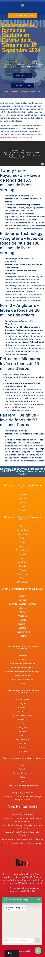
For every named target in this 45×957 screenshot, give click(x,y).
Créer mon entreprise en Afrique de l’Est (22, 589)
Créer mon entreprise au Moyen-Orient (22, 758)
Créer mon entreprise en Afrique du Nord (22, 486)
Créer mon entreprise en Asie (23, 785)
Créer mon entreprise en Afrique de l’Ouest (22, 518)
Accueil (5, 61)
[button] (22, 5)
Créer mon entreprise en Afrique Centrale (22, 647)
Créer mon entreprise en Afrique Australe (22, 691)
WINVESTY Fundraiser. (17, 94)
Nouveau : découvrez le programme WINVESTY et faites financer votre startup (22, 471)
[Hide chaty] (38, 950)
